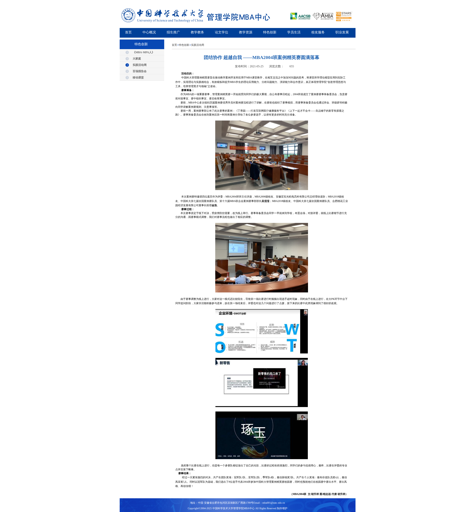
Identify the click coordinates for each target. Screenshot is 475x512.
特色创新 (184, 45)
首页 (174, 45)
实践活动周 (197, 45)
